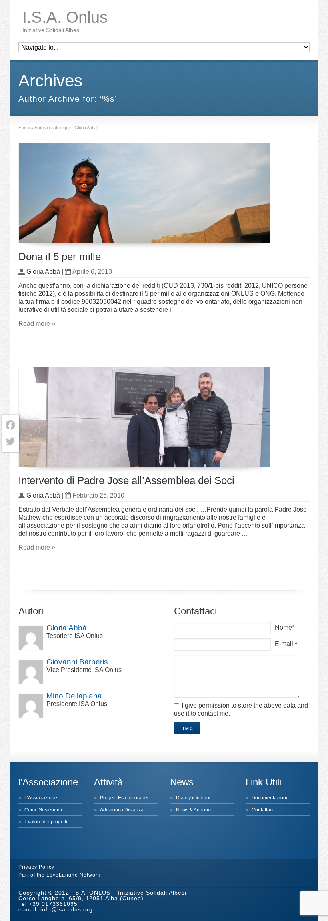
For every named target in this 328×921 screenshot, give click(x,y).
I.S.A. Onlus (65, 17)
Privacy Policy (36, 867)
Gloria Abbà (66, 628)
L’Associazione (40, 798)
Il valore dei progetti (45, 822)
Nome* (284, 627)
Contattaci (263, 810)
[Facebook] (10, 425)
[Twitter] (10, 441)
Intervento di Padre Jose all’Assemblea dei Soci (126, 480)
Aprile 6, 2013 (92, 271)
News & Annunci (194, 810)
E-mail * (286, 643)
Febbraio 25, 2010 (98, 495)
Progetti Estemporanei (124, 798)
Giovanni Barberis (77, 662)
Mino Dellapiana (74, 696)
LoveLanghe (62, 875)
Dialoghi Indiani (193, 798)
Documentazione (270, 798)
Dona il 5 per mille (59, 257)
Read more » (36, 323)
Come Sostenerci (43, 810)
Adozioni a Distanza (122, 810)
